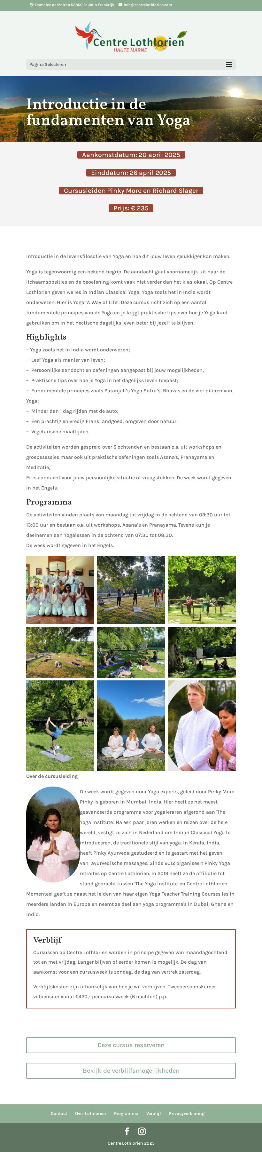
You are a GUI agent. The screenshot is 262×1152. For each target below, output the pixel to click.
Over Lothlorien (90, 1113)
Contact (59, 1113)
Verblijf (153, 1113)
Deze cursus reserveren (131, 1045)
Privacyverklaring (186, 1113)
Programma (126, 1113)
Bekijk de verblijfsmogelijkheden (131, 1070)
